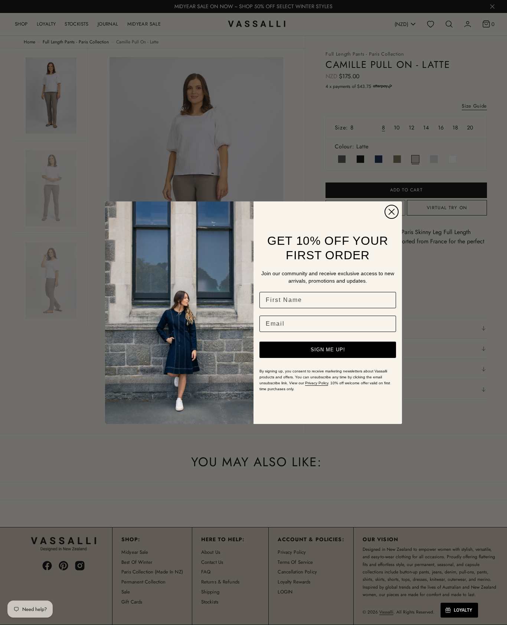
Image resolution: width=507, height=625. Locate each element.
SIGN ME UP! (328, 349)
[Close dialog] (391, 211)
